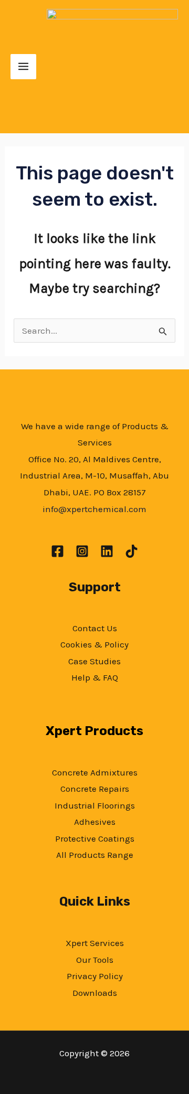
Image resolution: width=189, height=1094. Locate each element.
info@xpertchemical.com (94, 509)
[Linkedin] (106, 551)
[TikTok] (131, 551)
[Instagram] (82, 551)
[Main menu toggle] (23, 67)
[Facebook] (57, 551)
